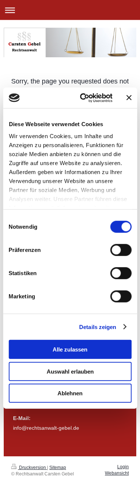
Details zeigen (97, 326)
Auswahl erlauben (70, 371)
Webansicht (117, 473)
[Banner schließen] (128, 97)
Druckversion (32, 467)
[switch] (120, 250)
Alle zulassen (70, 349)
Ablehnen (70, 393)
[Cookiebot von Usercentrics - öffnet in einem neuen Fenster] (83, 98)
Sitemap (57, 467)
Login (123, 466)
